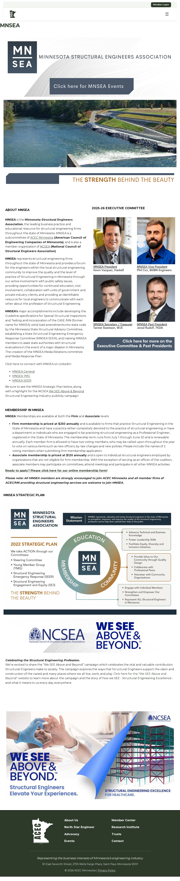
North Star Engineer (79, 827)
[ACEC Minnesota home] (13, 14)
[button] (8, 131)
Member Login (161, 4)
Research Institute (125, 827)
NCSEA (45, 246)
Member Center (124, 820)
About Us (71, 820)
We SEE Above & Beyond (66, 391)
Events (69, 841)
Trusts (116, 834)
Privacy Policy (106, 870)
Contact (118, 841)
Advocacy (71, 834)
